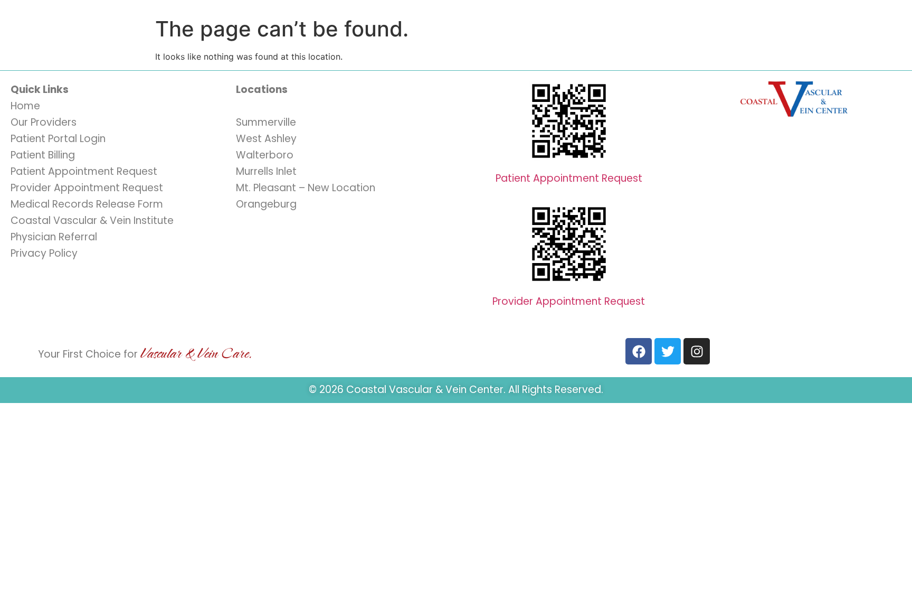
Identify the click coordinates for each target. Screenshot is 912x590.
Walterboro (264, 155)
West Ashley (266, 139)
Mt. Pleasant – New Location (305, 188)
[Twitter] (667, 351)
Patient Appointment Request (84, 171)
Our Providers (44, 122)
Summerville (266, 122)
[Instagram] (696, 351)
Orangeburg (266, 204)
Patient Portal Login (58, 139)
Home (25, 106)
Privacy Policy (44, 253)
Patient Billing (43, 155)
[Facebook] (638, 351)
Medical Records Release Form (87, 204)
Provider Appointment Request (87, 188)
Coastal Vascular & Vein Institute (92, 220)
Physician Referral (54, 237)
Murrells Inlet (266, 171)
